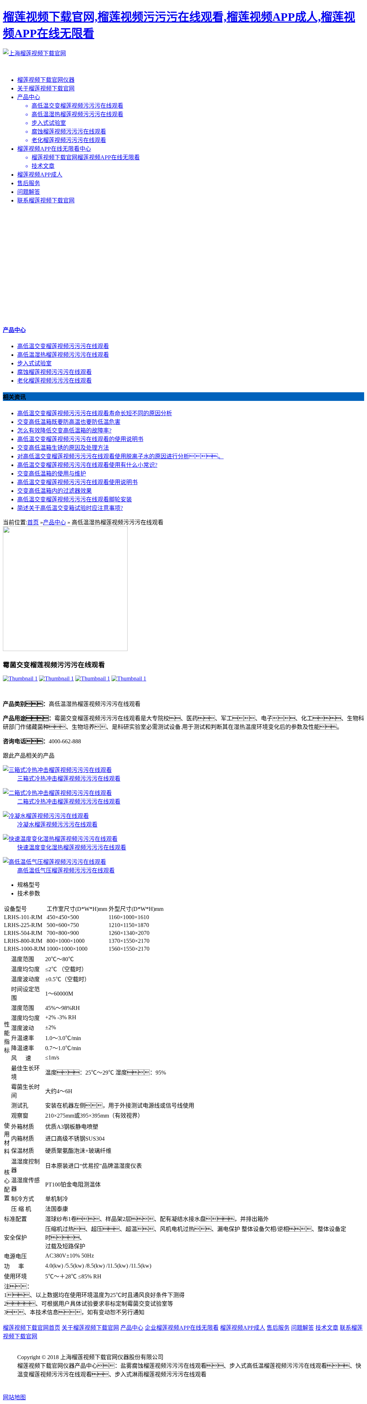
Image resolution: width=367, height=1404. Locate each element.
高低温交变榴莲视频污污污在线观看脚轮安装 (74, 499)
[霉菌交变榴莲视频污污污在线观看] (20, 678)
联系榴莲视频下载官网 (46, 200)
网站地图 (14, 1397)
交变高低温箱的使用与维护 (51, 474)
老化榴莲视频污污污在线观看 (54, 381)
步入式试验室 (34, 363)
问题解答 (28, 192)
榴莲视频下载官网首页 (31, 1328)
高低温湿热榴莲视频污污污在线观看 (63, 355)
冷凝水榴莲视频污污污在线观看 (57, 825)
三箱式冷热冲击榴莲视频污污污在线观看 (68, 779)
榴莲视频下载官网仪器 (46, 80)
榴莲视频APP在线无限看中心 (54, 149)
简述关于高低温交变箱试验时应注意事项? (70, 508)
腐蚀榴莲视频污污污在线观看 (54, 372)
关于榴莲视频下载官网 (46, 88)
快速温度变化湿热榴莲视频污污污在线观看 (71, 847)
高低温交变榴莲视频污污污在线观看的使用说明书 (80, 439)
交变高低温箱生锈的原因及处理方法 (63, 448)
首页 (33, 522)
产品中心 (28, 97)
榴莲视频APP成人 (39, 175)
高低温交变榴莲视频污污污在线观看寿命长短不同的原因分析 (94, 413)
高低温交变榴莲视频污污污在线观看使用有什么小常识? (87, 465)
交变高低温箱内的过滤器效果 (54, 491)
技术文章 (326, 1328)
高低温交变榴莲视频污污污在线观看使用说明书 (77, 482)
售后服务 (28, 183)
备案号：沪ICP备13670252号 (67, 1383)
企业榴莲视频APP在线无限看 (182, 1328)
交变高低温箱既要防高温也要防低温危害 (68, 422)
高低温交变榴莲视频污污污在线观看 (63, 346)
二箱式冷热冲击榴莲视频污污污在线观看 (68, 802)
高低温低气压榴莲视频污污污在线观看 (66, 870)
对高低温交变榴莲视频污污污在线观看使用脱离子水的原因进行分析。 (120, 456)
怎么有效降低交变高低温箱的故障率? (64, 430)
